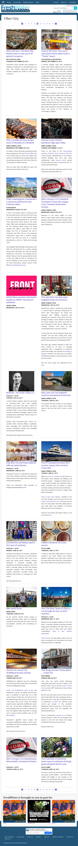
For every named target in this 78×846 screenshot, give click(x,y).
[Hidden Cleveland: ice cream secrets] (56, 531)
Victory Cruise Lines (47, 497)
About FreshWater (9, 837)
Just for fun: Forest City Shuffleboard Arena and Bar (18, 671)
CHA (52, 686)
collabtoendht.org (31, 823)
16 (52, 23)
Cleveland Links (20, 837)
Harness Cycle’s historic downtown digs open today (53, 141)
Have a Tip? (46, 837)
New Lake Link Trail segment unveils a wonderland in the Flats (56, 394)
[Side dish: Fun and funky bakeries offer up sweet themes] (21, 451)
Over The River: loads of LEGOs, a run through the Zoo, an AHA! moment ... (56, 611)
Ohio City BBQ (28, 153)
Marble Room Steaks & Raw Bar (60, 153)
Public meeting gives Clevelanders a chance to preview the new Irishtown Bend (21, 202)
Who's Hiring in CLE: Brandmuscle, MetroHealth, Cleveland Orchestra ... (21, 761)
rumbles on (60, 715)
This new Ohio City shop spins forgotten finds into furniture (54, 298)
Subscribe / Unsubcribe (57, 837)
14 (46, 23)
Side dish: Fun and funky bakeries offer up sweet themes (21, 464)
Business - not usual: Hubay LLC (20, 392)
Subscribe (48, 832)
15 (49, 23)
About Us (64, 2)
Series (37, 2)
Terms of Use (8, 838)
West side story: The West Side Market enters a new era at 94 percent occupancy (19, 53)
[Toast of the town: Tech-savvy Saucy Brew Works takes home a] (56, 39)
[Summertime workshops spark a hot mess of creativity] (21, 531)
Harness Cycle (60, 160)
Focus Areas (17, 2)
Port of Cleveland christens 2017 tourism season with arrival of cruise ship (55, 465)
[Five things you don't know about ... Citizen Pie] (56, 659)
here (26, 169)
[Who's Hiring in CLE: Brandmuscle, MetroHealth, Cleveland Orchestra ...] (21, 747)
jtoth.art (4, 823)
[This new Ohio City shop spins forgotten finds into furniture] (56, 286)
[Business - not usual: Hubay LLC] (21, 381)
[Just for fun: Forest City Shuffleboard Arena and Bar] (21, 659)
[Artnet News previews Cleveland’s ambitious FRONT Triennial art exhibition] (21, 286)
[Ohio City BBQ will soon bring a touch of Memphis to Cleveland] (21, 129)
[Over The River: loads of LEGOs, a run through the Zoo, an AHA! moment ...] (56, 597)
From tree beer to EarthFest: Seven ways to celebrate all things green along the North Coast (56, 761)
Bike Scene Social (14, 608)
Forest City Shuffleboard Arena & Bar (19, 690)
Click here (44, 638)
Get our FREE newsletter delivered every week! (39, 830)
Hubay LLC (32, 421)
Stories (9, 2)
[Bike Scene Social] (21, 597)
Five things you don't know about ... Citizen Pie (56, 671)
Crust (49, 690)
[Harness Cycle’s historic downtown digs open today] (56, 129)
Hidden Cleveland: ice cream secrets (53, 543)
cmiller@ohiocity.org (18, 265)
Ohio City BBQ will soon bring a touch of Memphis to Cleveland (20, 141)
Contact (55, 2)
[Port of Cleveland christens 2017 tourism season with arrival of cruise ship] (56, 451)
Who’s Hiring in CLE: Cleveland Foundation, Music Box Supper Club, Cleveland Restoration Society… (54, 203)
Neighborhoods (28, 2)
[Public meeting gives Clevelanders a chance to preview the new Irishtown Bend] (21, 188)
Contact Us (30, 837)
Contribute (72, 2)
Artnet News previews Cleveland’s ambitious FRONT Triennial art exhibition (21, 300)
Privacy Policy (69, 837)
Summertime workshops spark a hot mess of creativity (20, 543)
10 (34, 23)
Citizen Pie (57, 702)
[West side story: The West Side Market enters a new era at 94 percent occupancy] (21, 39)
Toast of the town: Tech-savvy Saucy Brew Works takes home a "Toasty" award (55, 53)
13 (43, 23)
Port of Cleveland (54, 476)
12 (40, 23)
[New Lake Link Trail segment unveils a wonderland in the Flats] (56, 381)
